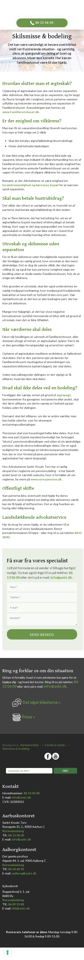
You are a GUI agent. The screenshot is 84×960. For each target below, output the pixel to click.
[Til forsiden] (49, 8)
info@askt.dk (55, 686)
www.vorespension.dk (46, 479)
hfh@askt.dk (21, 908)
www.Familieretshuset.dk (20, 112)
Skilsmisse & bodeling (15, 748)
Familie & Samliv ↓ (56, 745)
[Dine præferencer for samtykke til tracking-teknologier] (7, 952)
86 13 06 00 (31, 793)
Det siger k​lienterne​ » (41, 702)
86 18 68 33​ (16, 869)
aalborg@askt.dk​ (24, 873)
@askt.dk (64, 577)
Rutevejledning (13, 831)
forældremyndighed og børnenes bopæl (30, 185)
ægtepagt (64, 395)
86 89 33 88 (16, 904)
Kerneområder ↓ (31, 745)
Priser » (28, 717)
